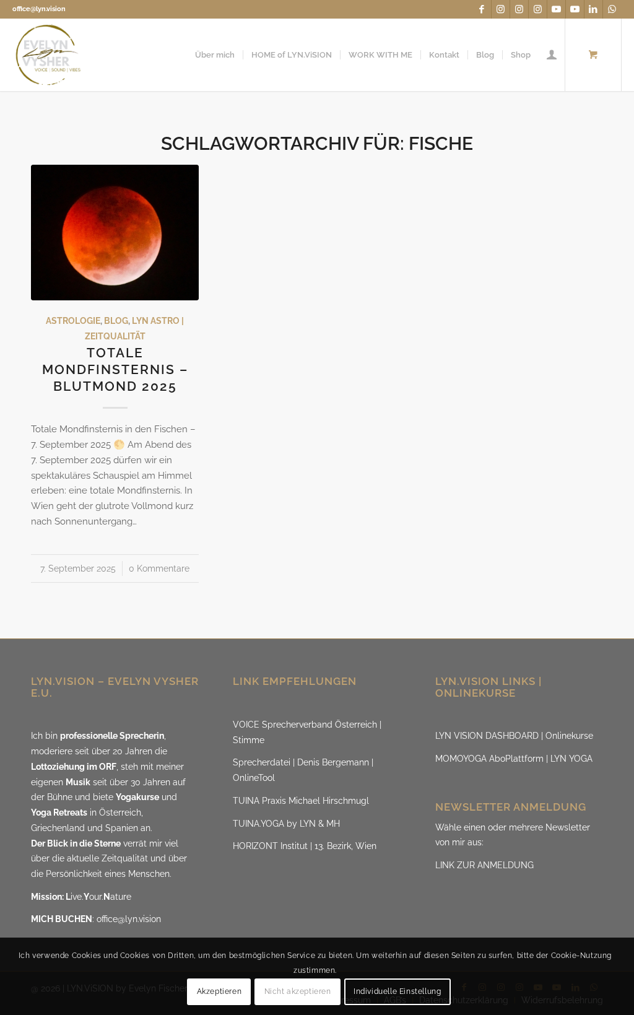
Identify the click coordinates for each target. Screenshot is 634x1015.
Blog (116, 321)
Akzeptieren (219, 991)
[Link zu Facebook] (482, 9)
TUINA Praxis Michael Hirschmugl (301, 801)
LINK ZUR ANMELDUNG (484, 865)
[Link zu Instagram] (501, 9)
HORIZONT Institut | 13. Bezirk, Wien (304, 846)
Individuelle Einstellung (397, 991)
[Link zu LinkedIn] (593, 9)
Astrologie (73, 321)
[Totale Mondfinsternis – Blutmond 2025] (115, 232)
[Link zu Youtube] (556, 9)
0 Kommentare (159, 568)
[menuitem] (215, 55)
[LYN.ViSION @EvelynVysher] (48, 55)
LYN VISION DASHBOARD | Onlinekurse (514, 736)
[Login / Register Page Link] (552, 55)
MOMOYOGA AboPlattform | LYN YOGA (514, 759)
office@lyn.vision (39, 9)
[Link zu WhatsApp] (612, 9)
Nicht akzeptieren (297, 991)
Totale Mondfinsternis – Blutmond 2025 (115, 369)
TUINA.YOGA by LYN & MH (286, 824)
